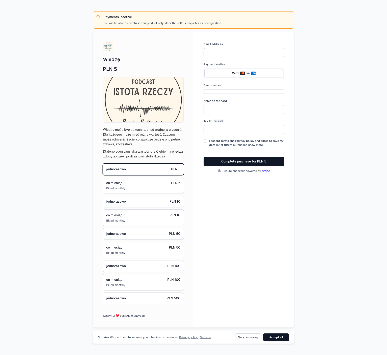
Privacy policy (188, 337)
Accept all (276, 337)
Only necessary (248, 337)
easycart (139, 315)
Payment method (215, 64)
